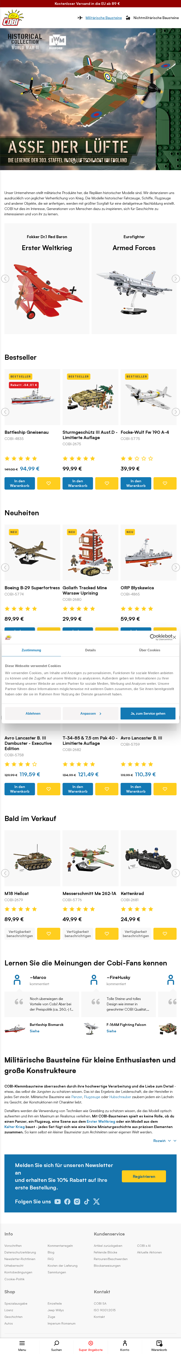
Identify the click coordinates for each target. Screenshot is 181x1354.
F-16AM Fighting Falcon (126, 1025)
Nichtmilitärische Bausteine (156, 18)
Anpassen (88, 713)
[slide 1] (74, 161)
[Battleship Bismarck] (14, 1029)
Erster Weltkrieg (47, 247)
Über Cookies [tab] (149, 650)
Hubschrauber (120, 1097)
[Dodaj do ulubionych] (48, 483)
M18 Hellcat (16, 893)
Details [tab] (90, 650)
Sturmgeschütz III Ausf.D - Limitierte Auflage (89, 435)
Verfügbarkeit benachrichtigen (20, 933)
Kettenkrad (132, 893)
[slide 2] (80, 161)
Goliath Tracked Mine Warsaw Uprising (84, 590)
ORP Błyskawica (137, 587)
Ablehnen (33, 713)
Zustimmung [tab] (31, 650)
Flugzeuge (92, 1097)
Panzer (76, 1097)
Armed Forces (134, 247)
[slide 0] (67, 161)
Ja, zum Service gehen (148, 713)
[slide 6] (107, 161)
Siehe (35, 1031)
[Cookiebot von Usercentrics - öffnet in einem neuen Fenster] (153, 637)
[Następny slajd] (176, 278)
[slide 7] (113, 161)
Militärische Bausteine (104, 18)
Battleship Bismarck (47, 1025)
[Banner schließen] (174, 637)
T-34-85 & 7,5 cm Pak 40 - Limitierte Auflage (89, 740)
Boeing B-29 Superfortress (32, 587)
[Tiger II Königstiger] (168, 1029)
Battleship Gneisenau (26, 432)
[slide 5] (100, 161)
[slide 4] (94, 161)
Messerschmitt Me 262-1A (89, 893)
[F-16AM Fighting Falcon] (91, 1029)
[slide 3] (87, 161)
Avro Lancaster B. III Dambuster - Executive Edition (28, 743)
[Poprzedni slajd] (5, 278)
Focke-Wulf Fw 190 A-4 (145, 432)
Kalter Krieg (14, 1126)
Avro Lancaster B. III (141, 738)
